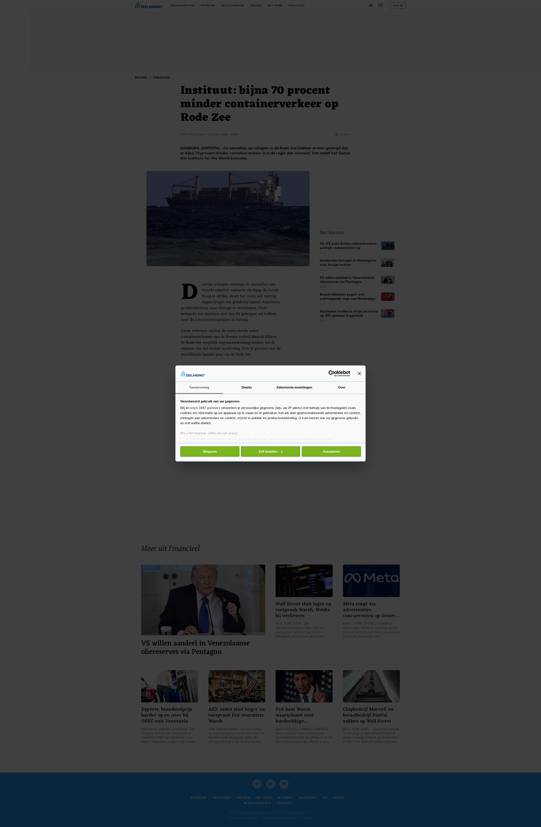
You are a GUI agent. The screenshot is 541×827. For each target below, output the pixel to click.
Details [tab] (247, 387)
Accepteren (331, 451)
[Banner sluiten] (359, 373)
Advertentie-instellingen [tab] (294, 387)
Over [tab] (341, 387)
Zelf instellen (268, 451)
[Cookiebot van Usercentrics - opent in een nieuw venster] (331, 373)
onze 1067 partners (205, 408)
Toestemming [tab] (199, 387)
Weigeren (210, 451)
